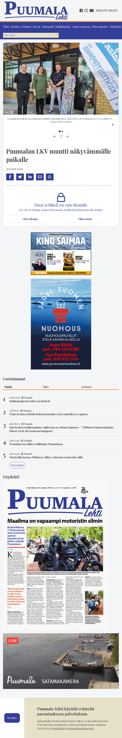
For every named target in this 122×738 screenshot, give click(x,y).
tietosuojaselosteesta (80, 728)
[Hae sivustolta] (56, 35)
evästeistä (57, 728)
